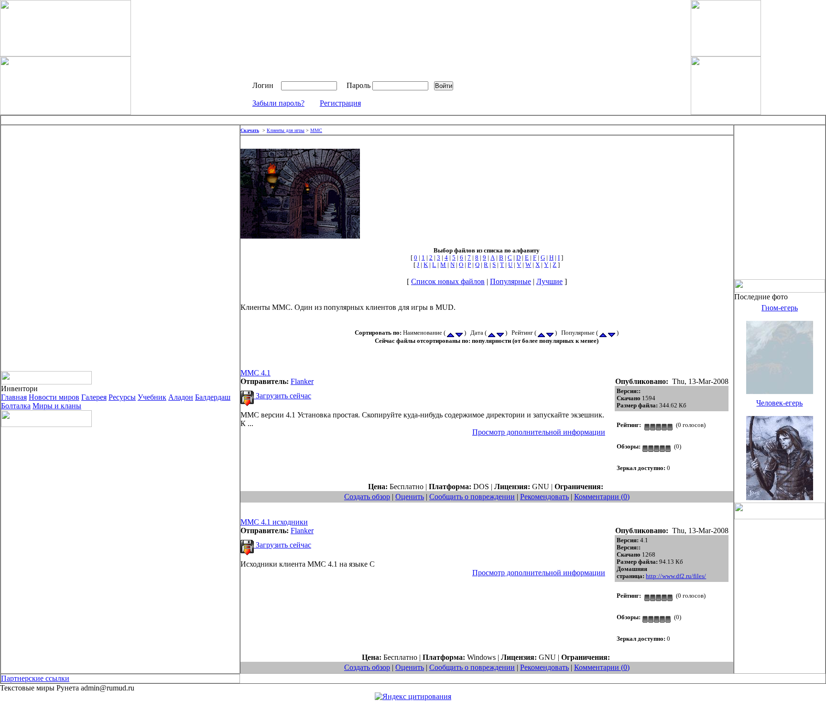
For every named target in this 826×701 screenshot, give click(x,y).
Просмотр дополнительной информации (538, 432)
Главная (14, 397)
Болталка (16, 406)
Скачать (249, 130)
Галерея (94, 397)
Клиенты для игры (285, 130)
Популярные (510, 281)
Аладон (180, 397)
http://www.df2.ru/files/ (676, 576)
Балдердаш (212, 397)
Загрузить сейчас (282, 396)
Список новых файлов (448, 281)
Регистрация (340, 103)
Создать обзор (367, 497)
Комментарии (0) (602, 497)
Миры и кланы (57, 406)
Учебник (152, 397)
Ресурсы (122, 397)
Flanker (302, 381)
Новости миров (54, 397)
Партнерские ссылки (35, 678)
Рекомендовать (544, 497)
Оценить (409, 497)
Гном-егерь (779, 308)
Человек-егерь (779, 403)
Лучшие (549, 281)
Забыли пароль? (278, 103)
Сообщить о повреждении (472, 497)
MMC (316, 130)
